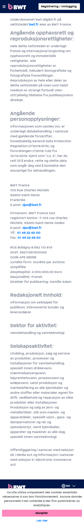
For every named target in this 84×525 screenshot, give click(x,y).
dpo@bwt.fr (32, 205)
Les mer (42, 520)
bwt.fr (34, 24)
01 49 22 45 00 (28, 233)
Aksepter (41, 513)
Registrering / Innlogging (59, 6)
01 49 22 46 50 (29, 238)
